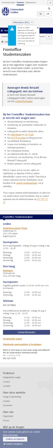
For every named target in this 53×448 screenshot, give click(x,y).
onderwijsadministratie (26, 182)
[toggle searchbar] (49, 8)
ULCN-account (18, 137)
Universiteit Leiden (8, 2)
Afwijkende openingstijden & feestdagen (22, 344)
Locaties (6, 386)
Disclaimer (7, 405)
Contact (6, 381)
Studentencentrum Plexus (15, 228)
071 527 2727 (9, 358)
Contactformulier (26, 332)
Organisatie (8, 416)
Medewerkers (31, 2)
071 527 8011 (9, 305)
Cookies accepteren (15, 439)
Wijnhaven (8, 270)
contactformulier (24, 101)
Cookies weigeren (14, 444)
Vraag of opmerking (12, 396)
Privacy (6, 420)
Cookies (6, 401)
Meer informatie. (10, 435)
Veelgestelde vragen (12, 339)
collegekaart (15, 134)
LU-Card (29, 134)
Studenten (20, 2)
